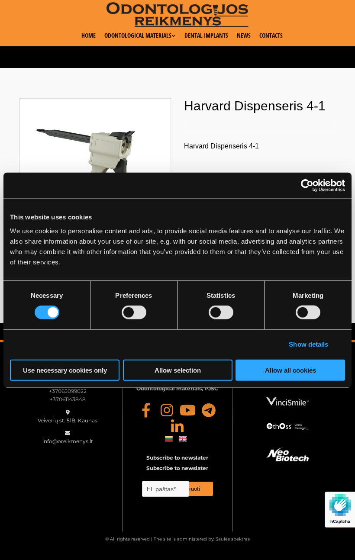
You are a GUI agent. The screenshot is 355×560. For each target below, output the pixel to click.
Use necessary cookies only (65, 369)
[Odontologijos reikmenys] (146, 410)
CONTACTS (271, 35)
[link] (136, 38)
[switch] (134, 312)
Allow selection (178, 369)
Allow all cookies (290, 369)
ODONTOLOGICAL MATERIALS (137, 35)
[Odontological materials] (178, 14)
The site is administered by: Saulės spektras (202, 539)
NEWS (244, 35)
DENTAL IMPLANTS (206, 35)
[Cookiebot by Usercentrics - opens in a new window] (307, 185)
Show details (308, 344)
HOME (88, 35)
